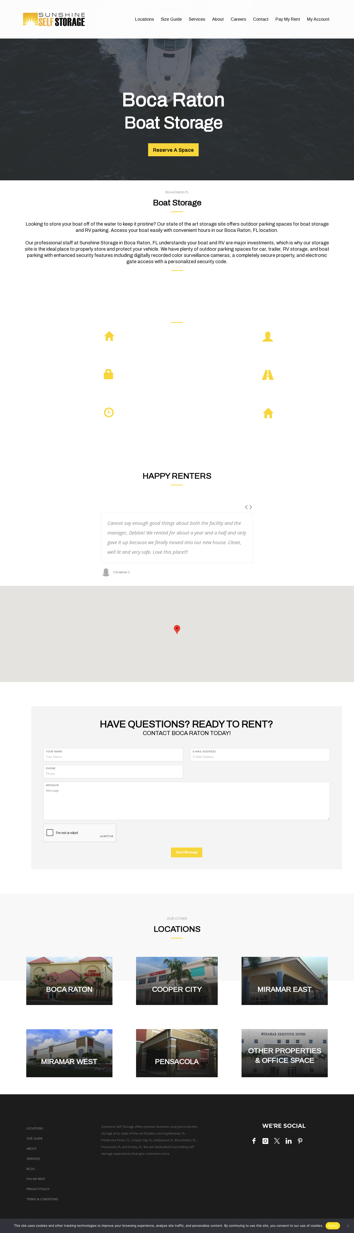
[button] (177, 629)
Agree (332, 1225)
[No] (348, 1225)
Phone (50, 768)
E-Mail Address (204, 751)
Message (52, 785)
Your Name (54, 751)
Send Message (186, 852)
